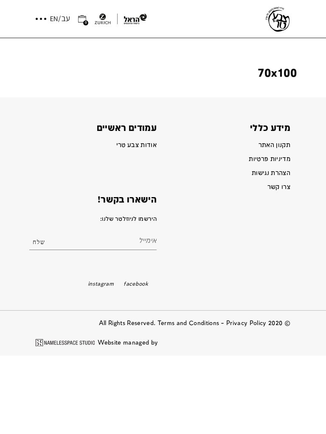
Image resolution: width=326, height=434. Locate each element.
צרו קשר (278, 187)
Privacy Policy (246, 323)
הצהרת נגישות (271, 173)
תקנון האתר (274, 145)
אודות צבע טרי (136, 145)
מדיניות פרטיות (269, 159)
